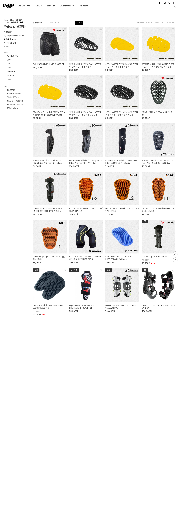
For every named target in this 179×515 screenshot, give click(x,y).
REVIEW (84, 5)
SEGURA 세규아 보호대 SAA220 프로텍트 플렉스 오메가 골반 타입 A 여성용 (158, 65)
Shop (38, 5)
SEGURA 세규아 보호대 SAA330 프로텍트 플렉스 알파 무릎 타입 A (85, 65)
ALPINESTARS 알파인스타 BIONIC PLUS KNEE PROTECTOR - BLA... (47, 161)
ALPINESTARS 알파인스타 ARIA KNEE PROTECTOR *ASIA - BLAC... (121, 161)
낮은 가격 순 (159, 22)
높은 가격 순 (169, 22)
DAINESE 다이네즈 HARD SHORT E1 (48, 64)
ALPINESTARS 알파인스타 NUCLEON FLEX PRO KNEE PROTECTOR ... (158, 161)
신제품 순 (140, 22)
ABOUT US (24, 5)
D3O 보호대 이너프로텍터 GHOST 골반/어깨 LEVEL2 (122, 209)
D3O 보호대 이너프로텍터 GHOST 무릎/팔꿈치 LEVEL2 (86, 209)
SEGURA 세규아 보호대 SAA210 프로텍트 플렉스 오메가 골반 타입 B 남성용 (49, 113)
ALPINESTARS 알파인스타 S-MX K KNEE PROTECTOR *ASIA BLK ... (47, 209)
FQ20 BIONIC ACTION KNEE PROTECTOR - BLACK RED (81, 306)
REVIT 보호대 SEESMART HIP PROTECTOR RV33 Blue (118, 258)
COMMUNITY (67, 5)
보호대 (7, 22)
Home (6, 20)
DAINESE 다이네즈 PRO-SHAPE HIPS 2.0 (158, 113)
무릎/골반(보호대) (17, 22)
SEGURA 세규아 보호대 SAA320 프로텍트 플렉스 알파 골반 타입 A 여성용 (121, 113)
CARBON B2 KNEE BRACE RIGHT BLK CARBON (158, 306)
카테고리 (19, 20)
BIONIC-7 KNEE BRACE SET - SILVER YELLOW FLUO (121, 306)
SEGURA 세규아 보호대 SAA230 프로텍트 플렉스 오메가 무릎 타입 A (121, 65)
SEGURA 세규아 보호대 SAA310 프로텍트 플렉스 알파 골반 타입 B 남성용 (85, 113)
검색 (80, 23)
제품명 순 (149, 22)
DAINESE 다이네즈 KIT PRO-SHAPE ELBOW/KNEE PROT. (48, 306)
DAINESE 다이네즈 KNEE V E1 (154, 256)
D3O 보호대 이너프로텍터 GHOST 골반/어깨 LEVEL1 (49, 258)
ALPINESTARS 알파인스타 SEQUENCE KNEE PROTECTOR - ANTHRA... (85, 161)
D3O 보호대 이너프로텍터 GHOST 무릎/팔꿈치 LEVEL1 (158, 209)
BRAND (51, 5)
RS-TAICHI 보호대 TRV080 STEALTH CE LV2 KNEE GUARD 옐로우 (85, 258)
